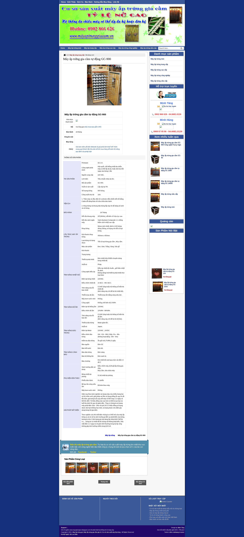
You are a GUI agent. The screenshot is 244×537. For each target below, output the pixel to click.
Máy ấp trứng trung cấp (77, 55)
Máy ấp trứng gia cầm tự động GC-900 (87, 59)
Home (63, 2)
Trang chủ (104, 482)
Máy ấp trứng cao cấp (107, 48)
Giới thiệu (71, 2)
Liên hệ (116, 2)
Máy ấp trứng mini (74, 48)
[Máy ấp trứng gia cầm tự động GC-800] (103, 472)
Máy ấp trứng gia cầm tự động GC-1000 (170, 169)
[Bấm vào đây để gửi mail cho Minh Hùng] (158, 123)
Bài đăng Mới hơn (68, 482)
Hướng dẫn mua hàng (102, 2)
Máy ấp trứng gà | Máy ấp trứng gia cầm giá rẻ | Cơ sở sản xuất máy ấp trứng (96, 532)
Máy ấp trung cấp (90, 48)
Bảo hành (89, 2)
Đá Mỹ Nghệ (65, 534)
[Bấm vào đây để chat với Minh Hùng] (168, 124)
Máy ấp (166, 263)
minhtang (176, 532)
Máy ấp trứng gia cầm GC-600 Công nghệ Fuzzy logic (171, 144)
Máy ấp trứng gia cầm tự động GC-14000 (170, 182)
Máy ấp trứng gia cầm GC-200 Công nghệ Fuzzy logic (170, 291)
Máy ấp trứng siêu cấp (148, 48)
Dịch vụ (80, 2)
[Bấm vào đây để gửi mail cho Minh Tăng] (158, 106)
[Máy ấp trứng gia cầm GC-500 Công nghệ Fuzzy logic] (115, 472)
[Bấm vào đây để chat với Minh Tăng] (168, 106)
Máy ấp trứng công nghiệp (127, 48)
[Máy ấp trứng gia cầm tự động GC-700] (92, 472)
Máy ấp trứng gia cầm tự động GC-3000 (170, 278)
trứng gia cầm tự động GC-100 (169, 265)
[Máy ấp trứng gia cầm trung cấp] (81, 472)
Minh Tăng (181, 527)
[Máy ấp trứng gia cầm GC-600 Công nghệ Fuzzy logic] (70, 472)
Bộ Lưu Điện (74, 534)
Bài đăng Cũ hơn (140, 482)
